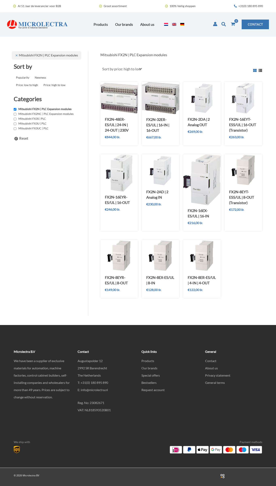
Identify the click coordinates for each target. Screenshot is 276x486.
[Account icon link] (215, 24)
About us (211, 368)
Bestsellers (149, 382)
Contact (210, 361)
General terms (215, 382)
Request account (153, 390)
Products (147, 361)
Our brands (149, 368)
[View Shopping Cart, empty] (233, 24)
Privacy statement (217, 375)
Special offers (150, 375)
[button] (223, 24)
